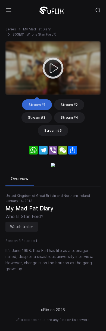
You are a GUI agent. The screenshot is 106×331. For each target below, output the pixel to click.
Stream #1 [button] (37, 105)
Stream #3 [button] (36, 117)
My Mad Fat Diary (37, 29)
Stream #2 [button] (69, 105)
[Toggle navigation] (8, 10)
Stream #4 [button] (69, 117)
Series (10, 29)
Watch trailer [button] (21, 226)
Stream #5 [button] (53, 130)
